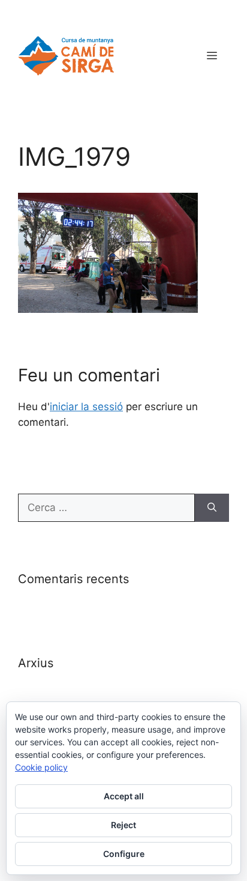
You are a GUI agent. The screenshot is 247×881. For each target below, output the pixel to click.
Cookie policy (41, 767)
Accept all (124, 796)
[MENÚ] (212, 56)
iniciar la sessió (86, 407)
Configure (123, 854)
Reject (123, 825)
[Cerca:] (106, 508)
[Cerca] (212, 508)
